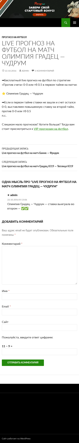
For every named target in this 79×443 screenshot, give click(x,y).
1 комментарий (44, 71)
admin (25, 71)
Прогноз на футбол (14, 37)
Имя (6, 291)
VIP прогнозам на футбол (51, 128)
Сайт (5, 322)
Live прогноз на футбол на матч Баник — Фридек (30, 151)
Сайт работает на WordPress (16, 438)
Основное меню (74, 22)
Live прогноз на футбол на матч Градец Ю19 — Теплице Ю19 (37, 164)
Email (6, 306)
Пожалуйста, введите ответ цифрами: (27, 337)
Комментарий (12, 243)
